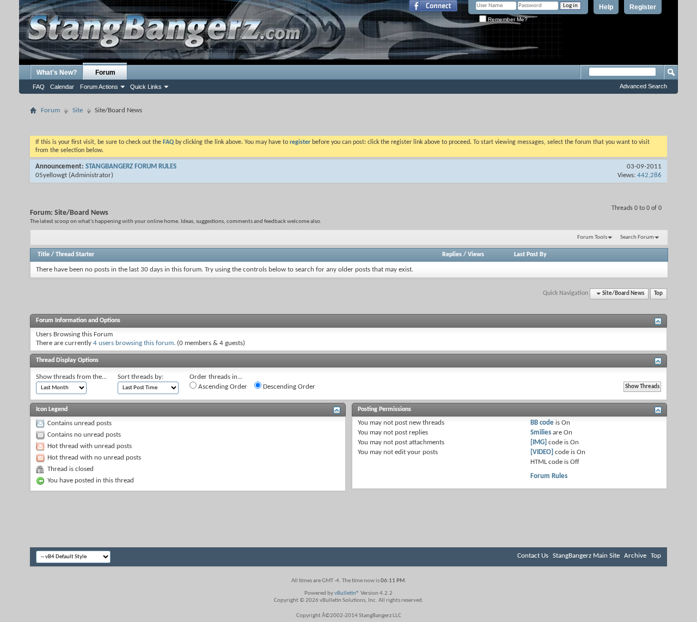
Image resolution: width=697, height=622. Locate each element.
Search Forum (637, 237)
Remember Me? (507, 19)
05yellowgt (51, 175)
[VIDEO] (541, 452)
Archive (635, 555)
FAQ (39, 86)
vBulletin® (346, 593)
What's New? (56, 72)
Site (77, 110)
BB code (542, 422)
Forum (105, 72)
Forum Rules (548, 476)
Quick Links (146, 86)
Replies (452, 254)
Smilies (540, 432)
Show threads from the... (71, 377)
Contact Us (532, 555)
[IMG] (538, 442)
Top (658, 294)
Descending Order (288, 386)
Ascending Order (222, 386)
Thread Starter (75, 254)
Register (642, 7)
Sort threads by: (140, 377)
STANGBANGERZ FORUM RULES (130, 166)
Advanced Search (643, 86)
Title (44, 254)
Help (606, 7)
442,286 (649, 175)
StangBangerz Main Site (586, 555)
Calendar (62, 86)
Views (476, 254)
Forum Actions (99, 86)
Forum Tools (592, 237)
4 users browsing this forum (133, 343)
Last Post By (530, 254)
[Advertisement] (348, 122)
